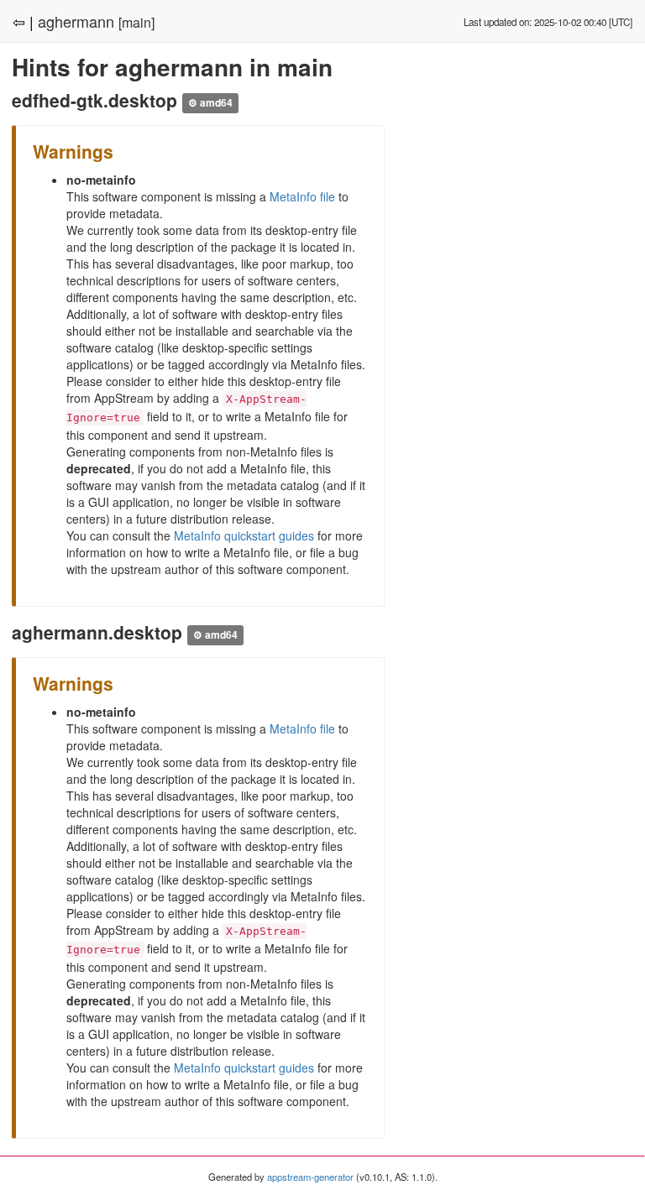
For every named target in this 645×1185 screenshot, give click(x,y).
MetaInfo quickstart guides (244, 535)
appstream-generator (310, 1176)
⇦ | (23, 21)
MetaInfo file (302, 196)
